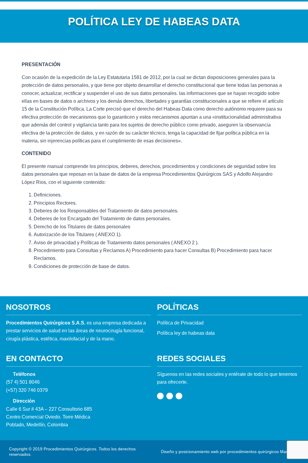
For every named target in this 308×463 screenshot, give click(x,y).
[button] (157, 5)
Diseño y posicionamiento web (190, 451)
